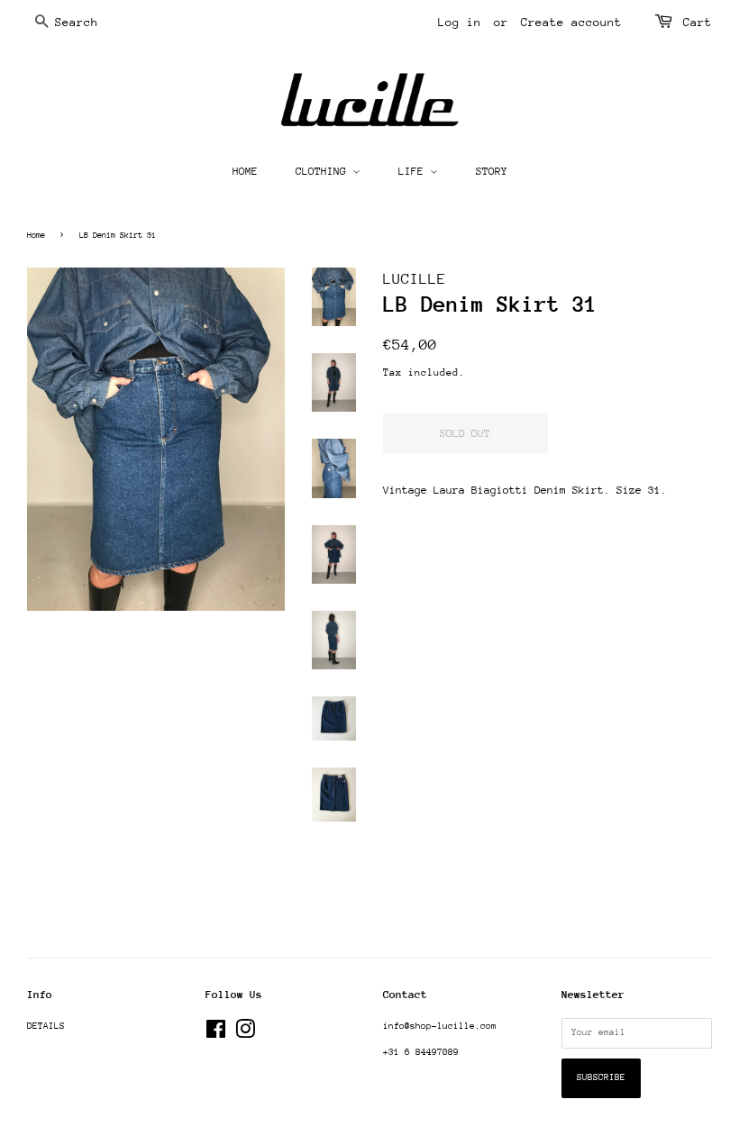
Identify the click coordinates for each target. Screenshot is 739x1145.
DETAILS (46, 1026)
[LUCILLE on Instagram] (245, 1034)
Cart (697, 22)
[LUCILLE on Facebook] (215, 1034)
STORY (491, 171)
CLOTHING (324, 171)
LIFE (414, 171)
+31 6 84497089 (421, 1052)
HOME (245, 171)
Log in (459, 22)
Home (36, 235)
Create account (571, 22)
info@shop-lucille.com (440, 1026)
